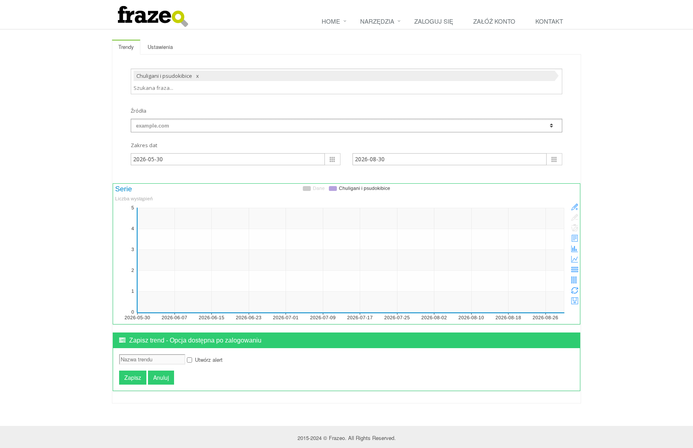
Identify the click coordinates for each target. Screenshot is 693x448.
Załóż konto (494, 21)
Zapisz (132, 377)
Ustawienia (160, 47)
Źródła (138, 110)
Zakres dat (144, 145)
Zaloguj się (433, 21)
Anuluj (161, 377)
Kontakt (549, 21)
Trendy (126, 47)
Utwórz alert (209, 359)
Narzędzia (377, 21)
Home (331, 21)
